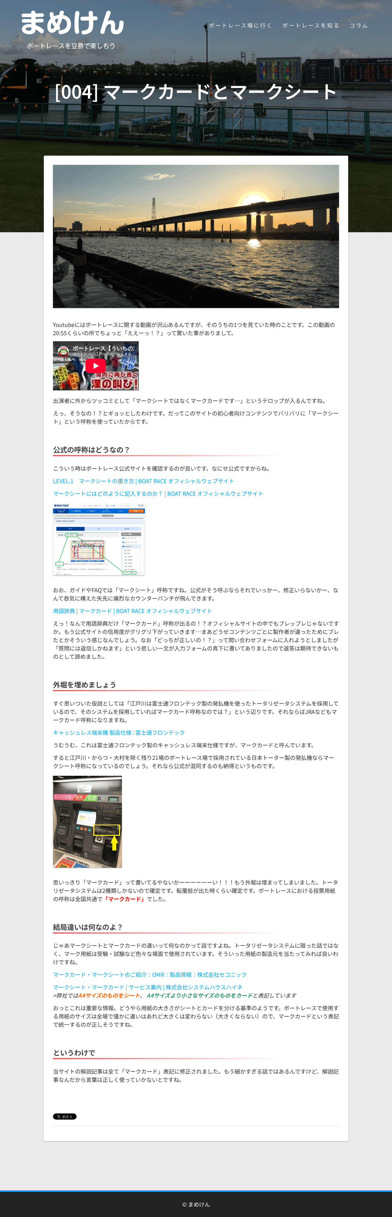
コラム (358, 25)
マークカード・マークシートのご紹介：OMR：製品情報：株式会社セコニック (150, 974)
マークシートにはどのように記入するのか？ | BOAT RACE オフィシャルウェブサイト (158, 493)
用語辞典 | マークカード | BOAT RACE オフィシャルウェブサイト (132, 611)
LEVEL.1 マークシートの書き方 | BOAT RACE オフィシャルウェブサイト (143, 481)
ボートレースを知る (311, 25)
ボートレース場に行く (241, 25)
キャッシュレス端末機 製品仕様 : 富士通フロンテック (119, 732)
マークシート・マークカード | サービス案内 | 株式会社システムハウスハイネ (148, 987)
